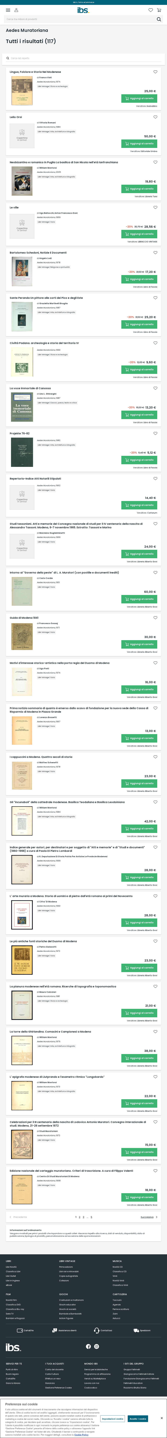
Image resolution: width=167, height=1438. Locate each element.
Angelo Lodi (45, 258)
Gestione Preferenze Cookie (58, 1387)
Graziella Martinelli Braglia (53, 303)
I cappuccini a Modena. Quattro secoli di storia (41, 757)
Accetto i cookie (138, 1418)
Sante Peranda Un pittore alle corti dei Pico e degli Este (46, 298)
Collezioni (64, 1280)
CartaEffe (10, 1378)
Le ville (14, 207)
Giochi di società (67, 1309)
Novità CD (117, 1267)
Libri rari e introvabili (69, 1271)
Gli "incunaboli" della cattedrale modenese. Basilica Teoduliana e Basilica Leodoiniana (67, 802)
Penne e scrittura (121, 1309)
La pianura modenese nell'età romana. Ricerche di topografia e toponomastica (63, 986)
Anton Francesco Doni (65, 213)
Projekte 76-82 (20, 433)
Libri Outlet (11, 1276)
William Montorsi (48, 167)
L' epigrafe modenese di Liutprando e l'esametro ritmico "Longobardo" (57, 1077)
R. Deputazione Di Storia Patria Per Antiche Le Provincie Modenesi (73, 856)
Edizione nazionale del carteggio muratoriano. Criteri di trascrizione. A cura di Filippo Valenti (71, 1171)
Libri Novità (11, 1267)
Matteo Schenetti (48, 762)
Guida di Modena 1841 (24, 618)
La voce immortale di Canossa (30, 388)
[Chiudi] (161, 1418)
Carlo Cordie (46, 578)
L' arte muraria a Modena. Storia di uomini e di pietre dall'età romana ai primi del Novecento (71, 896)
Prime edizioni (66, 1267)
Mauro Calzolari (47, 992)
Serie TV (10, 1313)
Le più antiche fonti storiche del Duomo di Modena (43, 941)
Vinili (115, 1276)
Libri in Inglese (13, 1280)
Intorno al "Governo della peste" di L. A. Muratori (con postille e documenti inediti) (64, 572)
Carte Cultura (52, 1374)
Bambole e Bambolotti (70, 1313)
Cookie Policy (81, 1434)
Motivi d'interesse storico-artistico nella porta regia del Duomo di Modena (59, 663)
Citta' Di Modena (48, 901)
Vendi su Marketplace (95, 1378)
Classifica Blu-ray (15, 1309)
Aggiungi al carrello (142, 98)
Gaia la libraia (13, 1383)
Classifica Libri (13, 1271)
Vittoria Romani (47, 122)
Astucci (116, 1318)
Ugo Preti (44, 668)
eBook (9, 1285)
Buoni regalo (12, 1374)
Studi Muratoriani (48, 1131)
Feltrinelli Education (133, 1383)
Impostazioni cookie (112, 1418)
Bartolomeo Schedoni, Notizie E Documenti (38, 253)
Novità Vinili (118, 1280)
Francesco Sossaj (48, 623)
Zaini (115, 1313)
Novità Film (11, 1300)
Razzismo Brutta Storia (135, 1387)
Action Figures (66, 1318)
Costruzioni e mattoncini (71, 1300)
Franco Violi (45, 77)
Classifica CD (119, 1271)
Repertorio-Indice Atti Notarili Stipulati (35, 479)
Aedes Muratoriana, (46, 81)
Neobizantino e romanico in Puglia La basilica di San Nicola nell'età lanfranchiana (64, 162)
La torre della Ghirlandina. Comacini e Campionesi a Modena (50, 1032)
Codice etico (90, 1387)
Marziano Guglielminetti (52, 533)
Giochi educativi (67, 1304)
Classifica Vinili (120, 1285)
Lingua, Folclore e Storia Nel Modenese (35, 72)
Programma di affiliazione (97, 1374)
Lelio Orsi (16, 117)
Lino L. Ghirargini (47, 393)
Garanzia (50, 1383)
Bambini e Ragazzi (15, 1318)
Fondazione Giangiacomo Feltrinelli (141, 1378)
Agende (117, 1304)
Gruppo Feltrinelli (132, 1369)
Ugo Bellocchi (46, 213)
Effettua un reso (53, 1378)
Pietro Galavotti (47, 946)
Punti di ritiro (12, 1369)
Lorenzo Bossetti (48, 717)
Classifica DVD (13, 1304)
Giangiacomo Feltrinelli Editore (139, 1374)
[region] (83, 1418)
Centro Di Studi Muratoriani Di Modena (59, 1176)
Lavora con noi (91, 1383)
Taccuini (117, 1300)
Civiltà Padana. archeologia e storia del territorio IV (44, 343)
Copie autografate (68, 1276)
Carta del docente (54, 1369)
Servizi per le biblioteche (96, 1369)
